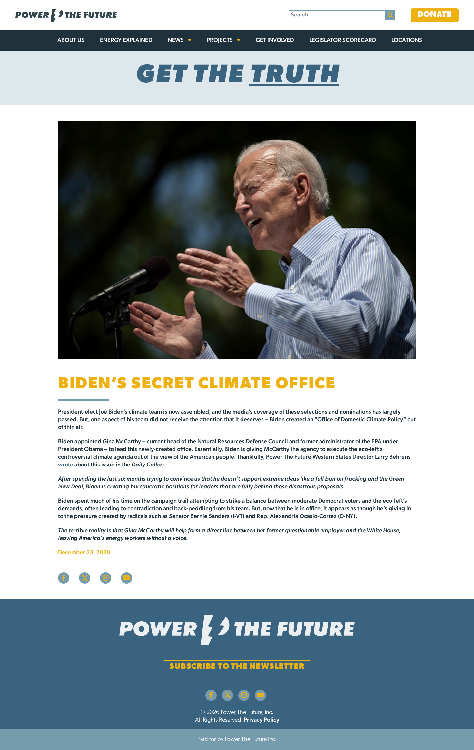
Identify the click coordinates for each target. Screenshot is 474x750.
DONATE (435, 15)
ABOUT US (70, 41)
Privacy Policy (261, 720)
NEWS (176, 41)
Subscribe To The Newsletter (236, 667)
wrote (65, 465)
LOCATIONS (406, 41)
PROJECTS (220, 41)
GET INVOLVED (275, 41)
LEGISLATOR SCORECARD (342, 41)
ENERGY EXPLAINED (126, 41)
